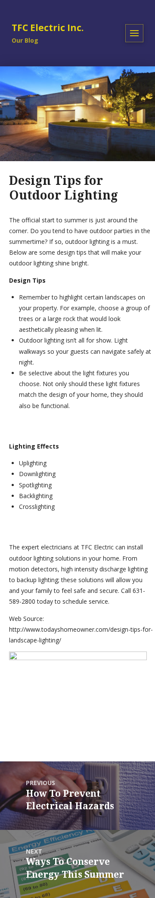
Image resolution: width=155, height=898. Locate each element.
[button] (134, 33)
